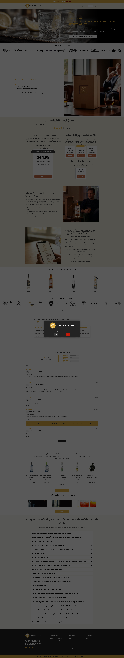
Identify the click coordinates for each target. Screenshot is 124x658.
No (68, 334)
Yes (56, 334)
